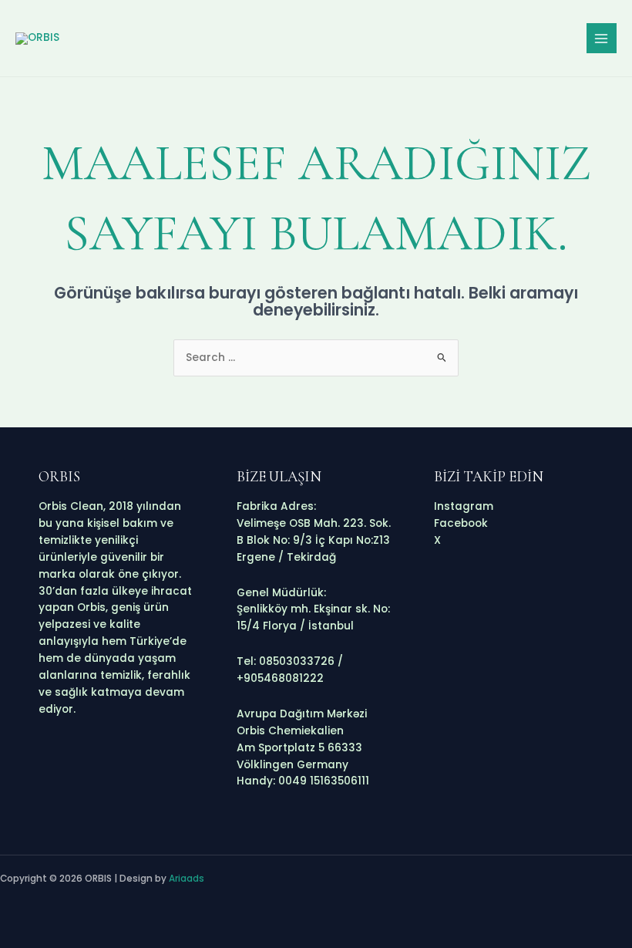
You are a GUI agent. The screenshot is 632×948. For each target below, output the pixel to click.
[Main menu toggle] (602, 38)
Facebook (461, 523)
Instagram (463, 506)
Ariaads (186, 878)
